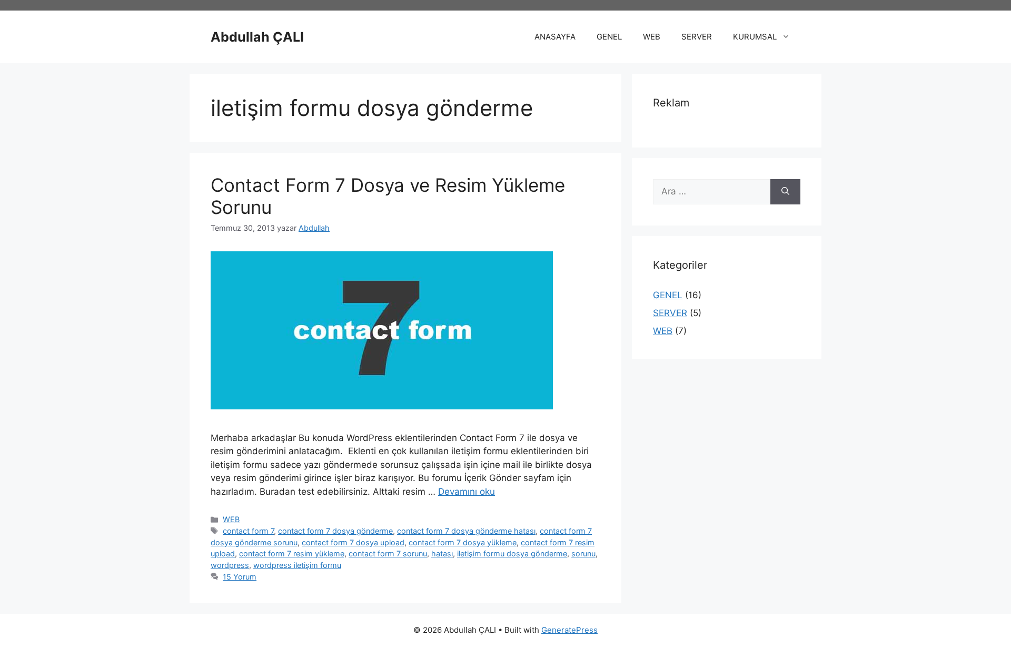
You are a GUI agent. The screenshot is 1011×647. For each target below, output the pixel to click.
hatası (442, 553)
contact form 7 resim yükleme (291, 553)
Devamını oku (466, 491)
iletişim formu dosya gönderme (512, 553)
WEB (651, 37)
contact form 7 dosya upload (353, 542)
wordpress (230, 565)
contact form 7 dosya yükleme (463, 542)
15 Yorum (239, 576)
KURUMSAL (755, 37)
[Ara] (785, 191)
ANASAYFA (555, 37)
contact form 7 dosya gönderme (335, 530)
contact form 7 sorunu (388, 553)
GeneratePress (569, 630)
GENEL (609, 37)
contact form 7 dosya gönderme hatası (466, 530)
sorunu (583, 553)
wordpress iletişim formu (297, 565)
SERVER (696, 37)
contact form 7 (248, 530)
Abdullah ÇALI (257, 37)
